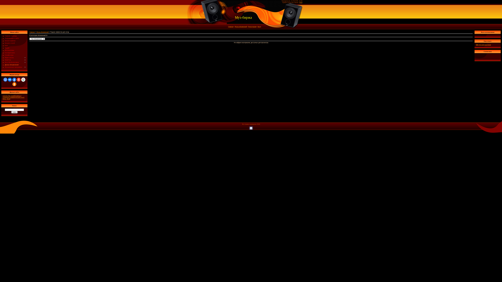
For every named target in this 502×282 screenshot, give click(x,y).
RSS (301, 2)
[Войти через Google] (23, 80)
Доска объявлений (241, 26)
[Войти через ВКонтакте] (10, 80)
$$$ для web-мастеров (483, 45)
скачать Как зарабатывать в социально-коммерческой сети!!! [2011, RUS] (13, 97)
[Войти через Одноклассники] (14, 84)
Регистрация (252, 26)
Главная (230, 26)
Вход (259, 26)
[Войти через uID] (5, 80)
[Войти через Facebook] (14, 80)
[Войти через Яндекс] (19, 80)
